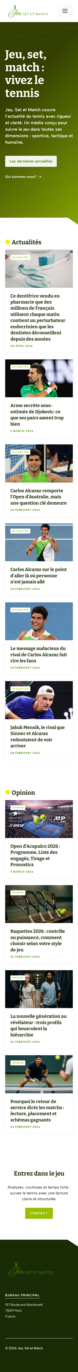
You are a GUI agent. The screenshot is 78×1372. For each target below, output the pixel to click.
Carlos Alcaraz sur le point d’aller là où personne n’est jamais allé (38, 576)
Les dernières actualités (31, 161)
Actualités (20, 257)
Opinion (18, 807)
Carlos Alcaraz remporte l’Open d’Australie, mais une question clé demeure (38, 497)
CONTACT (39, 1213)
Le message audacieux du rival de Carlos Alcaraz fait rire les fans (38, 655)
